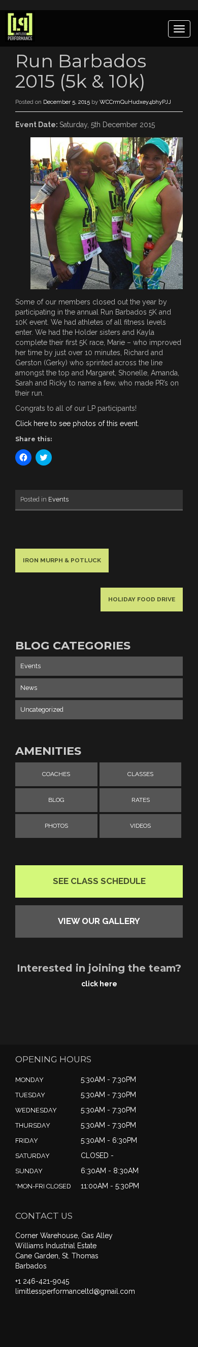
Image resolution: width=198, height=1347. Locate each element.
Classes (140, 774)
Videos (140, 825)
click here (99, 984)
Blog (56, 799)
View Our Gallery (99, 921)
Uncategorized (41, 709)
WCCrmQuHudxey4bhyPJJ (135, 101)
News (28, 687)
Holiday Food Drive (141, 599)
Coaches (56, 774)
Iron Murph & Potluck (62, 560)
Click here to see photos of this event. (77, 423)
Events (58, 499)
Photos (56, 825)
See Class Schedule (99, 881)
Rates (140, 799)
